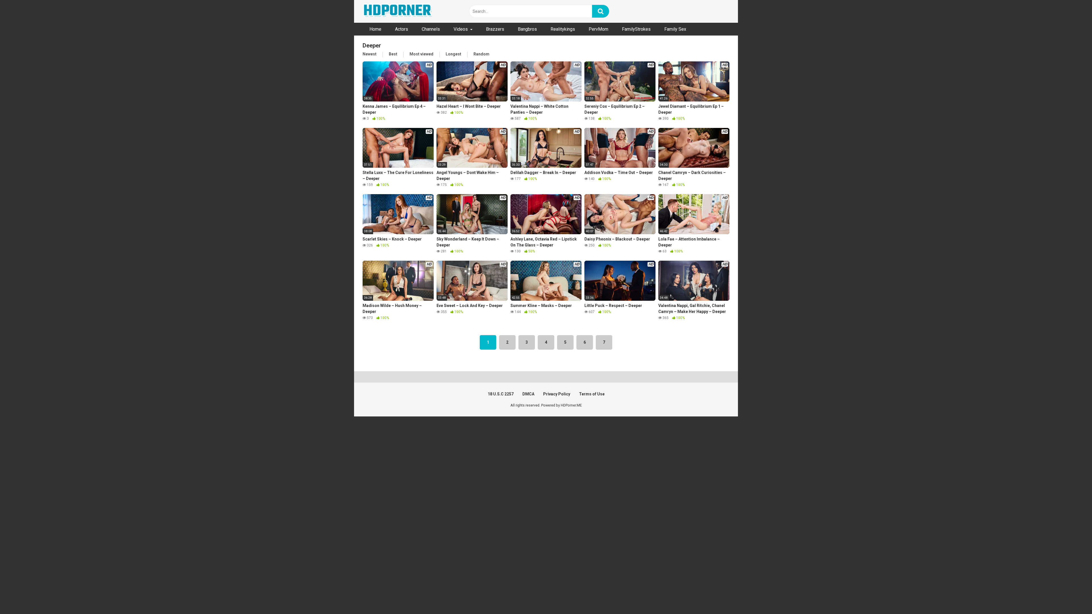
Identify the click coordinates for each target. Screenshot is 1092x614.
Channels (431, 29)
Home (375, 29)
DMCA (528, 394)
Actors (401, 29)
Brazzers (495, 29)
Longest (453, 54)
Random (481, 54)
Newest (370, 54)
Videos (461, 29)
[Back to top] (1073, 597)
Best (393, 54)
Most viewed (421, 54)
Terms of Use (592, 394)
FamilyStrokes (636, 29)
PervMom (598, 29)
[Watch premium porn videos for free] (398, 11)
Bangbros (527, 29)
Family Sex (675, 29)
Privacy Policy (556, 394)
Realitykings (563, 29)
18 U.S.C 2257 (501, 394)
